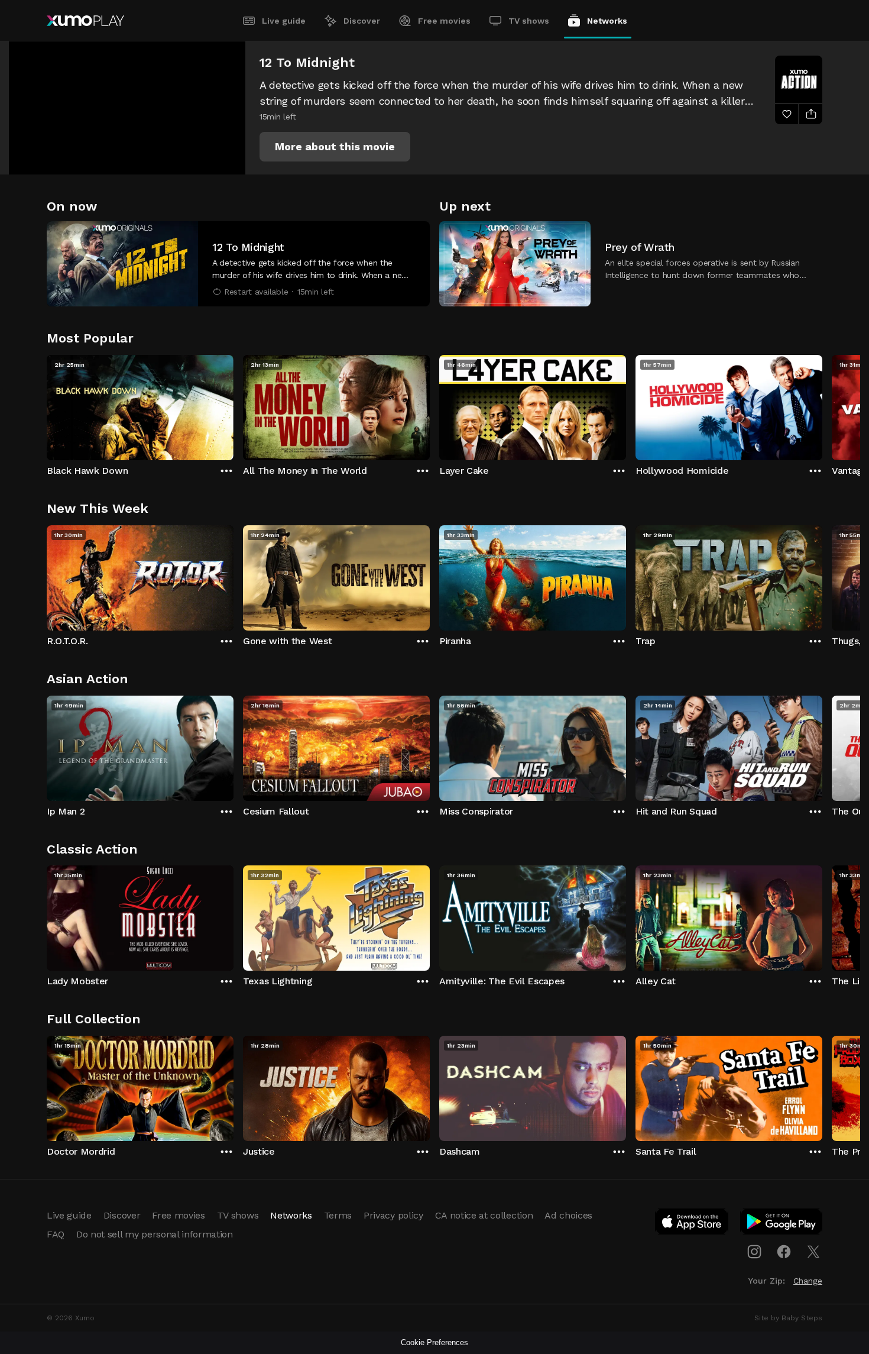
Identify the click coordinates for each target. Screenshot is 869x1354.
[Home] (85, 20)
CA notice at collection (484, 1215)
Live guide (284, 20)
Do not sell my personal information (154, 1234)
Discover (361, 20)
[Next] (822, 404)
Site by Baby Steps (788, 1318)
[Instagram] (754, 1252)
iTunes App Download (692, 1224)
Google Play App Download (781, 1224)
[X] (813, 1252)
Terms (338, 1215)
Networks (607, 20)
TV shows (528, 20)
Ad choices (568, 1215)
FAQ (55, 1234)
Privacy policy (393, 1215)
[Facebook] (784, 1252)
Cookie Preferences (434, 1342)
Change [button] (807, 1280)
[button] (335, 146)
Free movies (444, 20)
